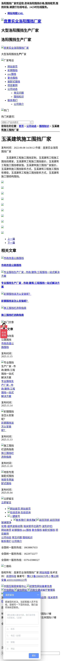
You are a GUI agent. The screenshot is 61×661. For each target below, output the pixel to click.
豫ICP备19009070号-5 (38, 576)
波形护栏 (47, 526)
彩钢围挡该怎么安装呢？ (15, 301)
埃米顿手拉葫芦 (32, 526)
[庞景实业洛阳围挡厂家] (21, 21)
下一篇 (11, 242)
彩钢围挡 (13, 70)
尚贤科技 (11, 576)
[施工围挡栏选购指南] (13, 308)
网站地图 (44, 572)
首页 (21, 126)
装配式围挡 (14, 81)
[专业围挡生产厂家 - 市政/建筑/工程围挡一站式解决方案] (30, 276)
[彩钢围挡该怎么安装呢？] (16, 294)
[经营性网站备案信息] (39, 586)
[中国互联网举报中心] (14, 586)
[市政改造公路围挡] (12, 258)
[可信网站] (7, 590)
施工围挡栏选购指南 (12, 315)
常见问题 (19, 93)
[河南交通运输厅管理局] (41, 590)
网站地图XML (15, 13)
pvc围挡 (12, 74)
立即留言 (6, 502)
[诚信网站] (21, 590)
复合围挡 (13, 78)
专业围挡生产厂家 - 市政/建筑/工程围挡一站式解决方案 (8, 389)
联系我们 (13, 100)
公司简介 (19, 104)
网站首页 (13, 66)
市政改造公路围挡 (11, 265)
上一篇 (11, 239)
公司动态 (13, 89)
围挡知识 (19, 96)
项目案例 (13, 85)
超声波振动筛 (14, 526)
